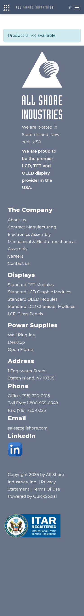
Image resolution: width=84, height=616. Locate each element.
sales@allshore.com (28, 428)
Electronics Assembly (29, 234)
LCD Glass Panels (25, 313)
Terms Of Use (46, 489)
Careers (15, 256)
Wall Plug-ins (21, 335)
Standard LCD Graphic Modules (39, 291)
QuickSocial (45, 496)
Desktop (16, 342)
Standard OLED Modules (33, 299)
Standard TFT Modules (31, 284)
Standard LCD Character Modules (41, 306)
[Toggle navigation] (77, 7)
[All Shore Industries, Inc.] (34, 7)
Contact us (19, 263)
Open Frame (20, 349)
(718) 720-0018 (36, 395)
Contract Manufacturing (32, 227)
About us (17, 219)
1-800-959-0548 (42, 403)
